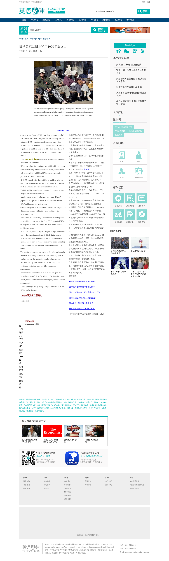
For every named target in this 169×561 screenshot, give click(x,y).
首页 (24, 20)
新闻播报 (106, 20)
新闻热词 (46, 20)
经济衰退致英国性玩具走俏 (129, 87)
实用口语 (118, 222)
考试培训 (130, 20)
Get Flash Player (63, 130)
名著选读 (26, 485)
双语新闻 (34, 20)
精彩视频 (67, 499)
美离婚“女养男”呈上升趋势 (128, 64)
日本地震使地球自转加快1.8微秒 (82, 287)
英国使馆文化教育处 (137, 485)
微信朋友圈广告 (135, 131)
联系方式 (88, 535)
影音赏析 (141, 222)
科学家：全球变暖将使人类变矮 (82, 282)
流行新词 (70, 20)
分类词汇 (58, 20)
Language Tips (35, 39)
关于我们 (80, 535)
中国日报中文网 (37, 2)
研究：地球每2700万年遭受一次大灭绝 (84, 292)
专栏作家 (88, 485)
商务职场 (118, 143)
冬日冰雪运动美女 (138, 251)
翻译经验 (130, 222)
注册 (148, 2)
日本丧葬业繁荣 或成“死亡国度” (82, 309)
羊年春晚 (118, 135)
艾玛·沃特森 (120, 131)
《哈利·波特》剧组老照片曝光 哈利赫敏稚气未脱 (138, 274)
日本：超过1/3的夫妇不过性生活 (82, 298)
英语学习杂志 (134, 488)
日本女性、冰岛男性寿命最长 (81, 303)
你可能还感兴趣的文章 (34, 421)
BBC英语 (94, 20)
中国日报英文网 (24, 2)
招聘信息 (95, 535)
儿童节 (86, 170)
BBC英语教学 (134, 481)
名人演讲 (82, 20)
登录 (143, 2)
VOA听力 (67, 488)
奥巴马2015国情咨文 (123, 127)
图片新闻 (118, 20)
